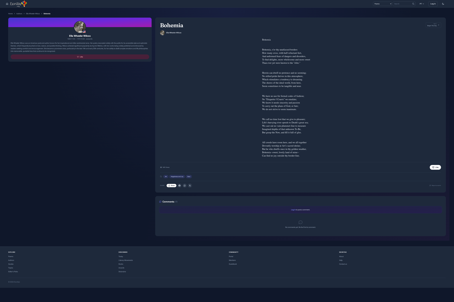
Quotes (10, 264)
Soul (188, 176)
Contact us (343, 264)
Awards (121, 268)
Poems (10, 256)
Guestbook (233, 264)
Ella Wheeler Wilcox (33, 14)
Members (232, 260)
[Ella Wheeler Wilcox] (162, 32)
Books (121, 264)
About (341, 256)
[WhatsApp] (185, 185)
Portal (231, 256)
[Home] (7, 4)
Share (173, 185)
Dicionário (122, 272)
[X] (190, 185)
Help (341, 260)
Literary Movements (126, 260)
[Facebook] (179, 185)
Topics (10, 268)
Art (166, 176)
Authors (19, 14)
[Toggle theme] (443, 4)
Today (121, 256)
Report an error (436, 185)
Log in (433, 4)
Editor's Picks (13, 272)
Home (10, 14)
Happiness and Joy (177, 176)
